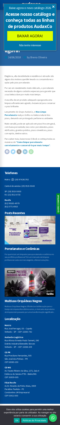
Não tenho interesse (30, 45)
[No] (56, 415)
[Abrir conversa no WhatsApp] (53, 418)
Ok (16, 420)
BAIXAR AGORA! (30, 35)
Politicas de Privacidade (34, 420)
